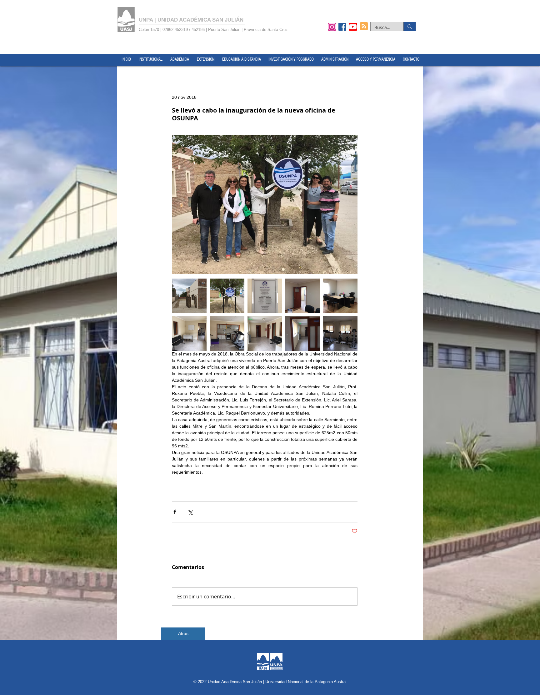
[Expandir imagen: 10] (189, 296)
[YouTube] (353, 26)
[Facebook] (342, 26)
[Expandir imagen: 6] (340, 296)
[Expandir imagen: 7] (302, 296)
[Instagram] (332, 26)
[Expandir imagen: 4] (265, 333)
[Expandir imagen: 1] (340, 333)
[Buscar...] (409, 26)
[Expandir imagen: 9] (227, 296)
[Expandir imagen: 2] (227, 333)
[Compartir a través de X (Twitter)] (190, 512)
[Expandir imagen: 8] (265, 296)
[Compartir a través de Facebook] (175, 512)
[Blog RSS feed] (364, 26)
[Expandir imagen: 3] (302, 333)
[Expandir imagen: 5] (189, 333)
